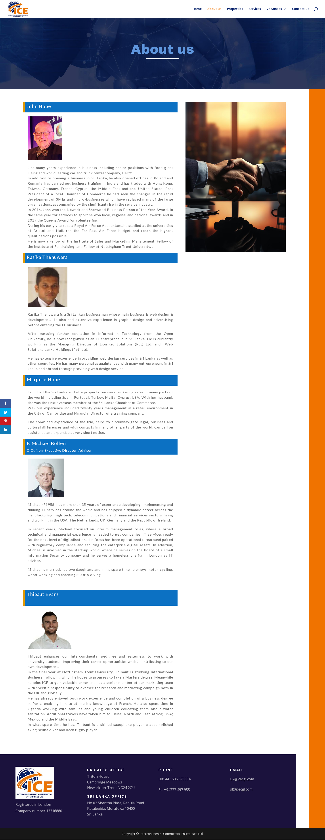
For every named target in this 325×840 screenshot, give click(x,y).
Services (255, 9)
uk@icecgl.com (242, 779)
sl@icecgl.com (241, 789)
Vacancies (274, 9)
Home (197, 9)
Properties (235, 9)
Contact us (300, 9)
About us (214, 9)
